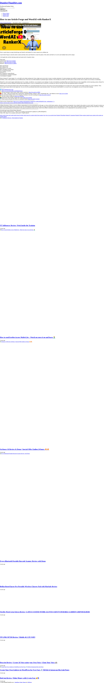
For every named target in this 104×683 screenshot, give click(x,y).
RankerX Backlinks (61, 115)
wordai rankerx (3, 116)
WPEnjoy (29, 682)
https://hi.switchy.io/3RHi (34, 92)
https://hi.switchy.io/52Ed (10, 62)
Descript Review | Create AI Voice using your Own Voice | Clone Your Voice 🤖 (28, 662)
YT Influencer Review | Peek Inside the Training (17, 225)
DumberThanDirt (7, 22)
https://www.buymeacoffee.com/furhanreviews (12, 90)
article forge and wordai (8, 115)
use (102, 115)
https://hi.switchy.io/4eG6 (45, 95)
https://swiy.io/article (11, 60)
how (45, 115)
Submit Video (6, 14)
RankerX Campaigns (70, 115)
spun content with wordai (95, 115)
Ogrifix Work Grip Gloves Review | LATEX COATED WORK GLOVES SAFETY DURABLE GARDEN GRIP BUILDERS (45, 612)
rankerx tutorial (86, 115)
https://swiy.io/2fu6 (63, 93)
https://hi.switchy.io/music (34, 99)
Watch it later (6, 16)
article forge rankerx (38, 115)
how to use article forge (51, 115)
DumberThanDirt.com (11, 2)
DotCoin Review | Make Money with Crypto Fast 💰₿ (19, 678)
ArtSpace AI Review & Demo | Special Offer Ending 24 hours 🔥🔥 (24, 449)
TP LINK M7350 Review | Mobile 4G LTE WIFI (17, 637)
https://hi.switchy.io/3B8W (11, 63)
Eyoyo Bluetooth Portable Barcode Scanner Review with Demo (23, 561)
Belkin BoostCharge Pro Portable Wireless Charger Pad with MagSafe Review (28, 586)
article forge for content (29, 115)
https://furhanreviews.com (7, 89)
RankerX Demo (79, 115)
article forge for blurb (18, 115)
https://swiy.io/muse (27, 97)
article (1, 115)
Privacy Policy (6, 13)
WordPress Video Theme (20, 682)
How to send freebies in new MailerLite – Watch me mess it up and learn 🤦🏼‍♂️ (27, 337)
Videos (1, 22)
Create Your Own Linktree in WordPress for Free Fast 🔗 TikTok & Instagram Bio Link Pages (34, 670)
